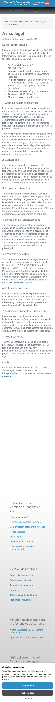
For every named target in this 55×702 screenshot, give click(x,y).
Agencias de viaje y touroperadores (27, 637)
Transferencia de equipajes (23, 595)
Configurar (27, 698)
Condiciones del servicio (22, 580)
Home (7, 21)
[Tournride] (14, 10)
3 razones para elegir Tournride (25, 522)
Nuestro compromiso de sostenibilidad (22, 547)
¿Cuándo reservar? (19, 517)
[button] (47, 3)
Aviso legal (15, 536)
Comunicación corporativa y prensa (27, 527)
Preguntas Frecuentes (20, 600)
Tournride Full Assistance (22, 585)
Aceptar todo (27, 685)
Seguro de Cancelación (21, 575)
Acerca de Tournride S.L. (22, 541)
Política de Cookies (28, 305)
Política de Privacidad (21, 282)
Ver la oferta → (32, 4)
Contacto (14, 590)
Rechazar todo (27, 693)
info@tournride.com (12, 373)
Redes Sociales (17, 531)
